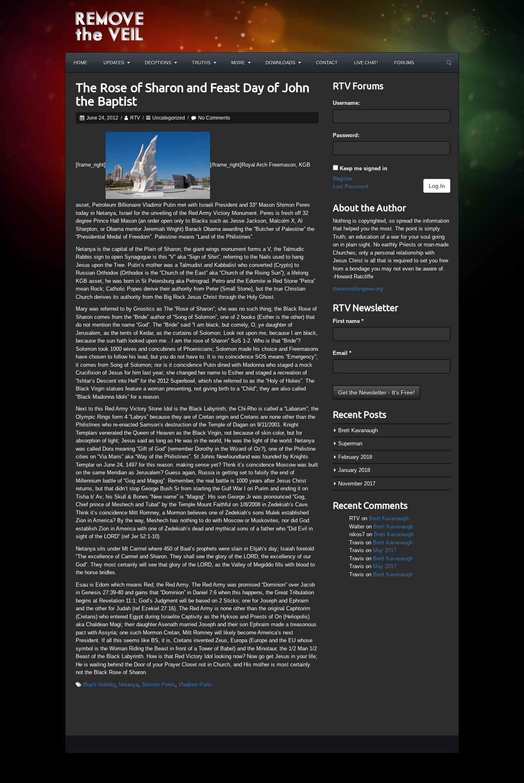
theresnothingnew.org (358, 289)
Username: (346, 103)
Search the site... (449, 62)
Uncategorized (168, 118)
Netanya (128, 684)
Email (342, 353)
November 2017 (356, 484)
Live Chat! (366, 62)
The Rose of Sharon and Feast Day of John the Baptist (192, 94)
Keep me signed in (363, 168)
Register (342, 179)
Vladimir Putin (195, 684)
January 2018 (354, 470)
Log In (437, 186)
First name (348, 321)
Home (80, 62)
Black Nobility (99, 684)
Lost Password (350, 186)
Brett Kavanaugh (358, 430)
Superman (350, 443)
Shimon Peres (158, 684)
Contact (327, 62)
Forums (404, 62)
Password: (346, 135)
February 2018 (355, 457)
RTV (135, 118)
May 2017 (384, 550)
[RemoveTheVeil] (109, 26)
